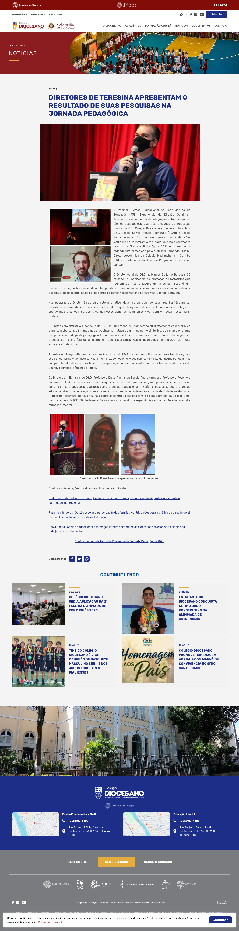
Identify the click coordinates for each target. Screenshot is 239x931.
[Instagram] (195, 14)
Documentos (201, 25)
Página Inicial (19, 45)
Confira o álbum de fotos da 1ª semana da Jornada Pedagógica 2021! (119, 541)
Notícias (181, 25)
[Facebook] (191, 14)
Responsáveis (19, 14)
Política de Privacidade (50, 921)
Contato (220, 25)
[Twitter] (79, 559)
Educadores (55, 14)
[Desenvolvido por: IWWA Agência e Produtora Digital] (222, 902)
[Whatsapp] (87, 559)
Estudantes (38, 14)
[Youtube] (202, 14)
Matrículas (216, 14)
